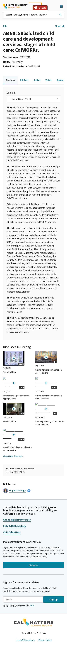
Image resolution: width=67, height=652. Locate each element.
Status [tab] (37, 80)
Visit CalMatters (11, 532)
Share (57, 26)
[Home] (15, 6)
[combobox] (33, 15)
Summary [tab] (10, 80)
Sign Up (53, 599)
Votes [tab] (48, 80)
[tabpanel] (33, 213)
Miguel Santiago (17, 490)
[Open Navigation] (61, 6)
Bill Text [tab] (24, 80)
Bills (5, 25)
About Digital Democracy (17, 519)
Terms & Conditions (25, 640)
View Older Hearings (13, 456)
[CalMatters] (33, 622)
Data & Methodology (14, 525)
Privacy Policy (45, 640)
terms (32, 605)
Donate (42, 7)
